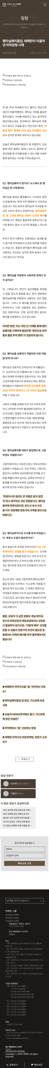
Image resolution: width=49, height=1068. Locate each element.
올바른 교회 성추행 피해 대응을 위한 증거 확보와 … (18, 818)
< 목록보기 (24, 759)
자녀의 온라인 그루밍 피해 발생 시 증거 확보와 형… (18, 821)
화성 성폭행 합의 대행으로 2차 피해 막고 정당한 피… (18, 814)
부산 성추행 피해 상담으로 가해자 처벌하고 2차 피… (18, 810)
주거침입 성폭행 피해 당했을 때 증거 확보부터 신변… (18, 825)
